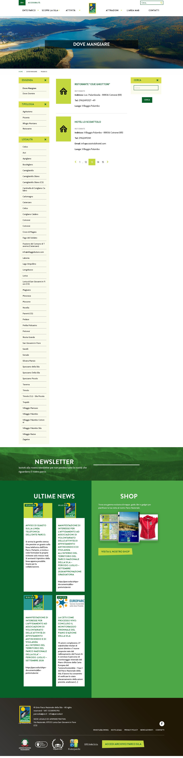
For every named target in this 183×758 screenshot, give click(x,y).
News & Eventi (146, 730)
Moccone (26, 301)
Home (21, 71)
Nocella (26, 307)
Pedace (26, 319)
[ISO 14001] (41, 744)
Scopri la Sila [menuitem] (50, 10)
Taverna (26, 384)
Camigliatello (28, 170)
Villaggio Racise (29, 434)
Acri (24, 153)
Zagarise (26, 439)
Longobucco (28, 270)
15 (103, 162)
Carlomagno (28, 196)
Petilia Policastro (30, 325)
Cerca (137, 80)
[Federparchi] (74, 744)
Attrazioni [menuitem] (112, 10)
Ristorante (27, 128)
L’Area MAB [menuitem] (133, 10)
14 (98, 162)
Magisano (27, 290)
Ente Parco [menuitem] (29, 10)
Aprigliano (27, 158)
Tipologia (28, 104)
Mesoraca (27, 296)
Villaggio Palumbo (30, 414)
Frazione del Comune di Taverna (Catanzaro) (34, 245)
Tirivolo (26, 390)
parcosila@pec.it (40, 714)
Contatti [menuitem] (154, 10)
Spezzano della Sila (31, 366)
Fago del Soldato (30, 238)
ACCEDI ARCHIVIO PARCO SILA (123, 744)
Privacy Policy (131, 730)
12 (86, 162)
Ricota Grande (29, 337)
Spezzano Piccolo (30, 378)
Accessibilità (34, 2)
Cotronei (26, 220)
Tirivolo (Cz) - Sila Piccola (33, 396)
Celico (25, 147)
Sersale (26, 355)
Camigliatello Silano (31, 176)
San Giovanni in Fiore (32, 343)
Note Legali (116, 730)
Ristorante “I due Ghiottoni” (92, 84)
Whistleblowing (101, 730)
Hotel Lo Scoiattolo (88, 121)
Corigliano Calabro (30, 214)
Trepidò (26, 402)
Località (27, 139)
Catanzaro (27, 202)
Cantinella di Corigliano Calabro (34, 189)
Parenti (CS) (28, 313)
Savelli (25, 349)
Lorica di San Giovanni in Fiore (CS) (34, 282)
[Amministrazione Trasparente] (25, 744)
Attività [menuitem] (70, 10)
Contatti (160, 730)
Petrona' (26, 331)
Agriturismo (27, 111)
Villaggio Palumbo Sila (32, 428)
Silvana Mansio (29, 361)
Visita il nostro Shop (115, 551)
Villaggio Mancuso (30, 408)
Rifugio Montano (30, 123)
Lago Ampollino (29, 264)
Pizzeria (26, 117)
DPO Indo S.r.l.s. (91, 744)
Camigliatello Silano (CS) (33, 182)
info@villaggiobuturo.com (33, 252)
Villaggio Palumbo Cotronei (33, 421)
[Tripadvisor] (58, 744)
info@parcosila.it (56, 714)
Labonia (26, 258)
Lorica (25, 276)
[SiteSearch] (161, 2)
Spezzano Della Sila (31, 372)
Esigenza (27, 80)
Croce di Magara (29, 232)
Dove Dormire (29, 93)
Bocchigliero (28, 164)
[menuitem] (91, 10)
